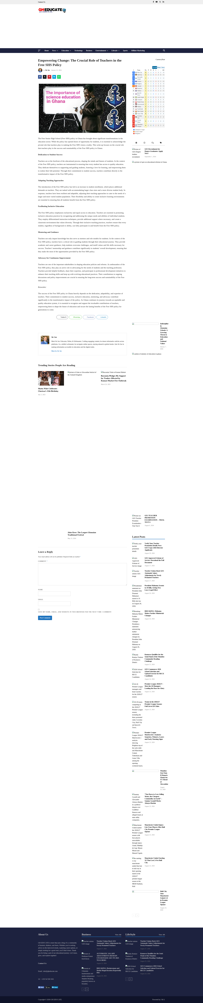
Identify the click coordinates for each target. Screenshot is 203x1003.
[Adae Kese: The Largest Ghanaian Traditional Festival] (82, 375)
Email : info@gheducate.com (48, 971)
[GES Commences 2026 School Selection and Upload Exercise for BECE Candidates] (137, 677)
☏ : (39, 979)
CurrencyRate (160, 59)
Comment (43, 561)
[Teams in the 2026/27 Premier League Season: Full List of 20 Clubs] (137, 727)
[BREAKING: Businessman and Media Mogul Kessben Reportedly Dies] (88, 984)
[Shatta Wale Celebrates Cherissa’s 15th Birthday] (51, 385)
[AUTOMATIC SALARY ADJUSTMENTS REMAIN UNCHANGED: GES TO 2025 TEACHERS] (88, 959)
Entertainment (103, 51)
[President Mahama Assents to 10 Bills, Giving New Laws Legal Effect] (137, 606)
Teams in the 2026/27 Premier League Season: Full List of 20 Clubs (153, 704)
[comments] (153, 143)
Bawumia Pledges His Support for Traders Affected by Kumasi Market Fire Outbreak (113, 378)
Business (89, 50)
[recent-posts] (144, 143)
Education (67, 51)
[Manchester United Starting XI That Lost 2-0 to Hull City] (137, 886)
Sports (125, 50)
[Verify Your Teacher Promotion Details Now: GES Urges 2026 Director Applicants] (137, 551)
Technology (78, 50)
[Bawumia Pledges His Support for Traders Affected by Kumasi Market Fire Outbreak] (113, 372)
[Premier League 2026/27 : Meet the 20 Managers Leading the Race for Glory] (137, 697)
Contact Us (41, 2)
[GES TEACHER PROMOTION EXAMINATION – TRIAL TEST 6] (137, 526)
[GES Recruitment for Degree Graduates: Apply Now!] (137, 157)
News (56, 51)
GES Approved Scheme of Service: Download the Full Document (154, 560)
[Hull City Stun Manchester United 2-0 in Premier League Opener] (145, 892)
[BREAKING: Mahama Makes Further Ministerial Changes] (137, 649)
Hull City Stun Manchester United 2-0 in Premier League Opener (164, 897)
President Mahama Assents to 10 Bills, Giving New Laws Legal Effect (154, 588)
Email (40, 599)
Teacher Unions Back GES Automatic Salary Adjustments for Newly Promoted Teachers (109, 943)
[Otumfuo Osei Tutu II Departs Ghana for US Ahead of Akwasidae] (145, 771)
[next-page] (137, 915)
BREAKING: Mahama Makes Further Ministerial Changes (154, 613)
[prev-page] (133, 915)
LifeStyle (130, 934)
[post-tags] (161, 143)
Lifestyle (116, 51)
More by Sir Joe (56, 351)
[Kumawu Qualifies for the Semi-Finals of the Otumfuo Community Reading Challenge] (137, 662)
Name (40, 589)
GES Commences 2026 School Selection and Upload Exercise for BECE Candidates (152, 968)
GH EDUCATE (56, 999)
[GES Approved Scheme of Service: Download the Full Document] (137, 566)
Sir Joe (47, 70)
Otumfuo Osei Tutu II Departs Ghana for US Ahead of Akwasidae (164, 777)
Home (47, 50)
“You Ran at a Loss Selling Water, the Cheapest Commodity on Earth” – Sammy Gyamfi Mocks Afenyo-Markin (154, 798)
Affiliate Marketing (138, 50)
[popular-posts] (136, 143)
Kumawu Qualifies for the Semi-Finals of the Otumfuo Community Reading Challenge (151, 956)
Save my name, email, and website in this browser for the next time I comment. (75, 612)
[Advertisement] (101, 32)
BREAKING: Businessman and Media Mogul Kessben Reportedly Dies (109, 970)
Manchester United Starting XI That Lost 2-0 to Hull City (155, 860)
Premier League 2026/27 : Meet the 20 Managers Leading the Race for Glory (154, 686)
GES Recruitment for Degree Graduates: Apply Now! (154, 151)
